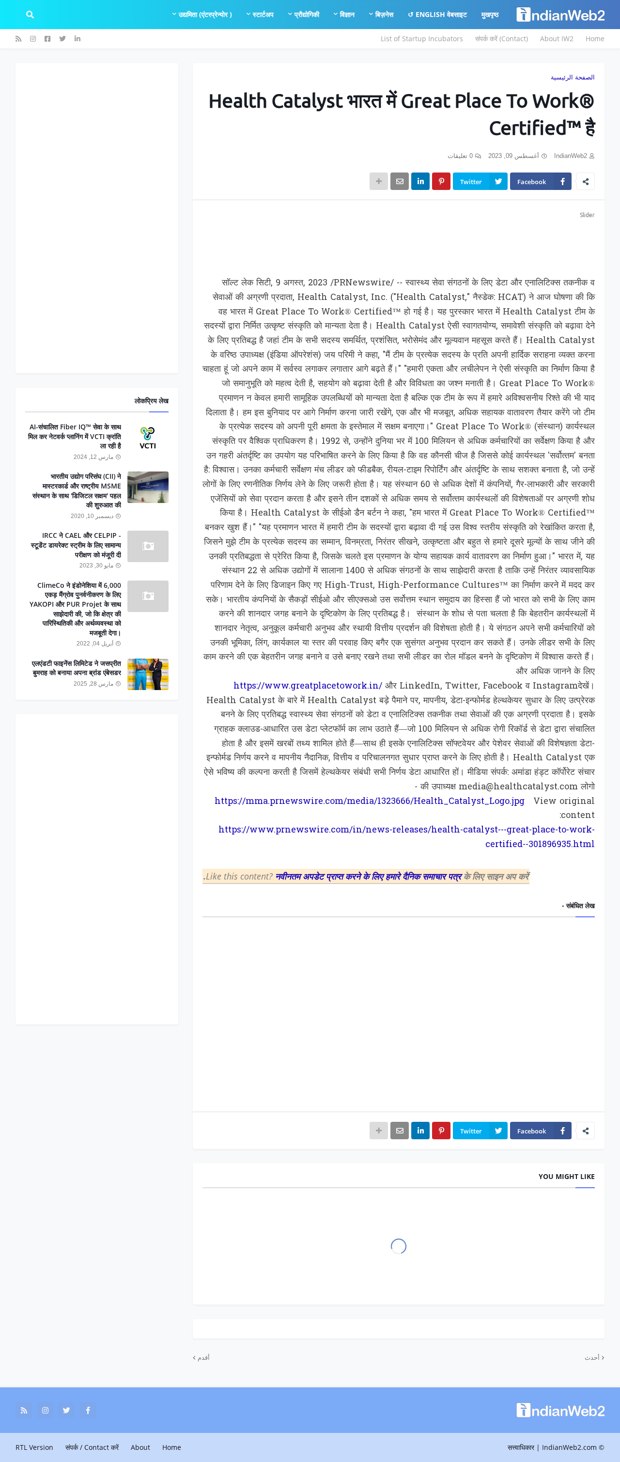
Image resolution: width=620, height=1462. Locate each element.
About (140, 1447)
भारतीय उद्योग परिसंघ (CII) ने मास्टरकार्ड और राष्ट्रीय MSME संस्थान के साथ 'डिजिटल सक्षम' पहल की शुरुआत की (76, 490)
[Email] (399, 181)
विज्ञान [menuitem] (347, 14)
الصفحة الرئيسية (573, 77)
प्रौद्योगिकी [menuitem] (306, 14)
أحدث (592, 1357)
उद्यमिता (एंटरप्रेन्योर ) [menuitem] (205, 14)
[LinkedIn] (420, 181)
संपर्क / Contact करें (92, 1447)
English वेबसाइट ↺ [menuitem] (437, 14)
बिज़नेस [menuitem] (384, 14)
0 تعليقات (460, 155)
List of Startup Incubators (422, 38)
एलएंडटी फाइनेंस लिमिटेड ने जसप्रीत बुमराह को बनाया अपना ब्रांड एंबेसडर (76, 668)
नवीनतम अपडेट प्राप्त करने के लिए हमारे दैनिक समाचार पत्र (369, 876)
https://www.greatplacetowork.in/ (307, 686)
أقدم (204, 1357)
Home (595, 38)
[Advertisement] (398, 242)
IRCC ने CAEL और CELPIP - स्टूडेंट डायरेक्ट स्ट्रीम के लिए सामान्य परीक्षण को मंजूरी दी (76, 545)
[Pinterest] (441, 181)
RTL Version (34, 1447)
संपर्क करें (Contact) (501, 38)
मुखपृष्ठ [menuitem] (489, 14)
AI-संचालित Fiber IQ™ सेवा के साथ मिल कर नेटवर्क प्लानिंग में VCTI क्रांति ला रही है (74, 436)
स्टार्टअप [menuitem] (263, 14)
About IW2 (557, 38)
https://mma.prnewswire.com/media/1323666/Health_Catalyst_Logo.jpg (370, 801)
